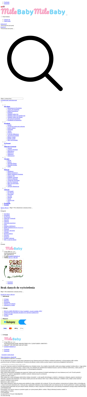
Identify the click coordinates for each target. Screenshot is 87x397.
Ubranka (6, 232)
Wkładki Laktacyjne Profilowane (16, 115)
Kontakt (3, 244)
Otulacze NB (11, 176)
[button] (2, 7)
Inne (8, 202)
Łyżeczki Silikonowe (13, 134)
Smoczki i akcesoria (9, 230)
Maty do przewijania (13, 183)
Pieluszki (6, 229)
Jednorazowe (11, 155)
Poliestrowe (10, 152)
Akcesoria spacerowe (10, 223)
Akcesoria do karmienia (13, 118)
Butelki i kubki (11, 138)
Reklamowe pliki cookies (7, 382)
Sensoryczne (10, 200)
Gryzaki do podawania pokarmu (16, 126)
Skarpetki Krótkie (12, 165)
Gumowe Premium (12, 149)
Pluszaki (9, 197)
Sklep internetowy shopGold (8, 357)
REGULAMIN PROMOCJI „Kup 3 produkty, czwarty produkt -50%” (23, 311)
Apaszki (9, 148)
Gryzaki (9, 195)
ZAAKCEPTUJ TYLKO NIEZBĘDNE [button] (12, 394)
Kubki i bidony (11, 128)
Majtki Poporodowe (12, 111)
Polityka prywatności (9, 303)
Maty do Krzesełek (12, 140)
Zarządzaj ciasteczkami (8, 354)
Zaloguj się (7, 19)
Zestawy (9, 132)
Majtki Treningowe (12, 172)
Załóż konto (7, 21)
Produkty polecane (9, 238)
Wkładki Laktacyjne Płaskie (15, 117)
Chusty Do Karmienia (13, 109)
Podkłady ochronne (12, 177)
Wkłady (9, 185)
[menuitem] (36, 112)
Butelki (9, 125)
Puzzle (9, 199)
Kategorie (3, 211)
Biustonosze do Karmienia (14, 108)
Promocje (6, 236)
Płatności (6, 300)
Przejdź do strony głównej (8, 294)
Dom (5, 224)
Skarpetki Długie (12, 163)
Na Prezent (7, 217)
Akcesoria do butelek (13, 135)
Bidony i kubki (11, 137)
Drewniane (10, 194)
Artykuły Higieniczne (13, 186)
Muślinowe (10, 171)
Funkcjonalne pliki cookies (8, 371)
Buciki (9, 160)
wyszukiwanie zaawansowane (9, 100)
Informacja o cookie (9, 305)
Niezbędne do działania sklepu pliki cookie (13, 364)
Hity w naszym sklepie (10, 239)
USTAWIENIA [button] (5, 392)
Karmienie (7, 215)
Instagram (6, 3)
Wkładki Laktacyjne (12, 114)
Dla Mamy (7, 214)
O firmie (6, 299)
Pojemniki (10, 129)
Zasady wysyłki (8, 314)
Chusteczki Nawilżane (13, 180)
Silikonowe (10, 154)
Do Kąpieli (10, 191)
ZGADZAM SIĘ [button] (5, 395)
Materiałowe (10, 151)
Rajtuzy (9, 162)
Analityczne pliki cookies (7, 375)
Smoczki (6, 220)
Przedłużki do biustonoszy (14, 120)
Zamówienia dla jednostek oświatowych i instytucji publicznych (21, 312)
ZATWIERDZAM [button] (6, 388)
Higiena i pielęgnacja (9, 226)
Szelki (9, 166)
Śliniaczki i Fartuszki (9, 218)
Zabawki (6, 221)
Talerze (9, 131)
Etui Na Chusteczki (12, 182)
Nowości (6, 235)
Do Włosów (10, 192)
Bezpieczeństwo (8, 233)
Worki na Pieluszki (12, 179)
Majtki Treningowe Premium (15, 174)
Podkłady (10, 112)
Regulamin (7, 302)
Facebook (6, 2)
